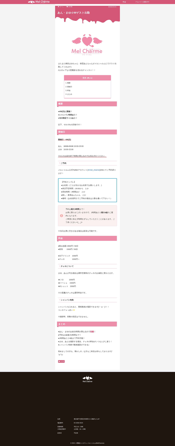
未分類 (62, 361)
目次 (84, 78)
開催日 (69, 87)
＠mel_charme (94, 170)
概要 (68, 83)
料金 (68, 90)
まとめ (69, 94)
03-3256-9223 (78, 423)
